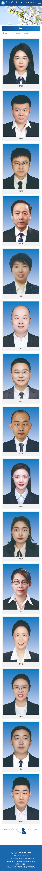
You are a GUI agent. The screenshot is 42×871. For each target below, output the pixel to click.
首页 (12, 33)
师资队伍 (19, 33)
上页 (15, 829)
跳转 (24, 833)
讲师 (33, 33)
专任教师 (27, 33)
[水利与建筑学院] (18, 3)
